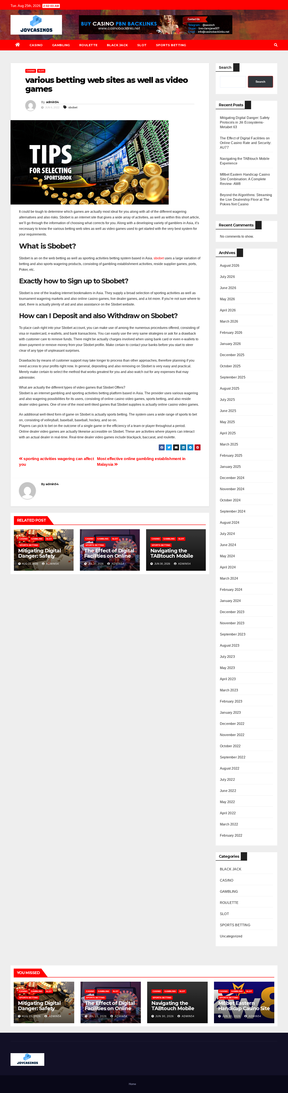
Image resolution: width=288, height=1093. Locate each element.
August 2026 (229, 265)
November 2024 (232, 489)
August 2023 (229, 645)
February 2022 (231, 835)
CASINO (36, 45)
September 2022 (232, 757)
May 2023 (227, 668)
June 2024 (228, 545)
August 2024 (229, 522)
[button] (275, 45)
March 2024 (229, 578)
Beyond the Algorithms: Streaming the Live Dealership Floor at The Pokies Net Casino (246, 199)
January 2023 (230, 712)
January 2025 (230, 466)
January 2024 (230, 601)
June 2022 (228, 791)
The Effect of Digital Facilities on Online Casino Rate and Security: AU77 (109, 558)
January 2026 (230, 344)
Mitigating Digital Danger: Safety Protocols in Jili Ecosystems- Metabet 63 (245, 122)
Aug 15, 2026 (31, 1016)
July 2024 (227, 534)
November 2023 (232, 623)
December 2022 (232, 724)
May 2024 (227, 556)
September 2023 (232, 634)
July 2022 (227, 779)
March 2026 (229, 321)
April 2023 (228, 679)
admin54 (52, 102)
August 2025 (229, 388)
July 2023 (227, 656)
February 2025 (231, 455)
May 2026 (227, 299)
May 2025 (227, 422)
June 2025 (228, 411)
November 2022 (232, 735)
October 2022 (230, 746)
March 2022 (229, 824)
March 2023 (229, 690)
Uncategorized (231, 936)
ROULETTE (88, 45)
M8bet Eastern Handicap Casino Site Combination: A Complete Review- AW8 (245, 179)
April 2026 (228, 310)
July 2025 (227, 399)
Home (132, 1084)
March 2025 (229, 444)
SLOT (142, 45)
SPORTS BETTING (171, 45)
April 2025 (228, 433)
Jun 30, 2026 (164, 1016)
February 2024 (231, 589)
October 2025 (230, 366)
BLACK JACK (117, 45)
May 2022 (227, 802)
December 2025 (232, 355)
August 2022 (229, 768)
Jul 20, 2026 (98, 1016)
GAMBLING (61, 45)
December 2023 (232, 612)
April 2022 (228, 813)
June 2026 (228, 288)
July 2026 (227, 277)
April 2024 (228, 567)
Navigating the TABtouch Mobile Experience (171, 556)
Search (225, 67)
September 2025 (232, 377)
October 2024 (230, 500)
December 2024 (232, 478)
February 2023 (231, 701)
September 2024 (232, 511)
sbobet (72, 107)
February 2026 (231, 332)
